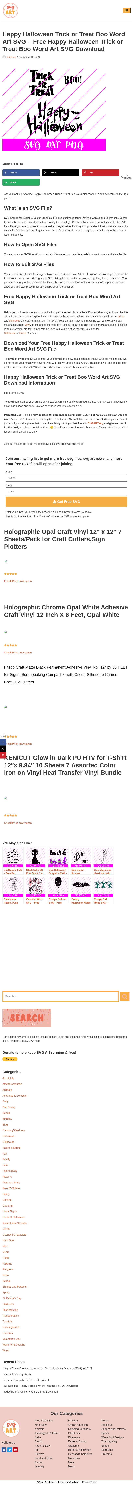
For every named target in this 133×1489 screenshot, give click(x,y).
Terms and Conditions (69, 1482)
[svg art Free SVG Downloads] (10, 10)
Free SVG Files (11, 1188)
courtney (11, 57)
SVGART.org (95, 423)
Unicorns (7, 1333)
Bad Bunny (8, 1107)
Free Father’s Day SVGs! (16, 1374)
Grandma (7, 1205)
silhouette (14, 320)
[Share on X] (3, 749)
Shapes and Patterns (14, 1286)
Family (6, 1159)
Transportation (10, 1315)
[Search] (125, 996)
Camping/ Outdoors (13, 1130)
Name (9, 471)
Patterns (7, 1263)
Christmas (8, 1136)
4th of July (8, 1078)
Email (9, 485)
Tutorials (7, 1321)
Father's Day (9, 1170)
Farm (5, 1165)
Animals (7, 1089)
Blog (5, 1124)
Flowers (7, 1176)
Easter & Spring (11, 1147)
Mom (5, 1246)
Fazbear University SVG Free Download (25, 1380)
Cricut (22, 333)
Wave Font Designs (13, 1344)
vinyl (27, 324)
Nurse (5, 1257)
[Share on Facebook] (3, 742)
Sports (6, 1292)
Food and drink (11, 1182)
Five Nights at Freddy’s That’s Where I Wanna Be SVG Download (40, 1385)
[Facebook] (4, 1449)
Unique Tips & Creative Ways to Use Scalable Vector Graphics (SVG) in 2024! (47, 1368)
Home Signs (9, 1211)
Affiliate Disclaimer (46, 1482)
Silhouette (10, 333)
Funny (6, 1194)
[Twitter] (9, 1449)
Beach (6, 1113)
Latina (6, 1228)
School (6, 1281)
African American (12, 1084)
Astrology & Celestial (14, 1095)
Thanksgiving (10, 1310)
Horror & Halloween (13, 1217)
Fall (4, 1153)
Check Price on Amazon (18, 581)
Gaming (7, 1199)
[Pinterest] (15, 1449)
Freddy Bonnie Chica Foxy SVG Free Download (30, 1391)
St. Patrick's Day (11, 1298)
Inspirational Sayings (14, 1223)
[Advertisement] (66, 961)
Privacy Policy (89, 1482)
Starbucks (8, 1304)
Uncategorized (10, 1327)
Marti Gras (8, 1240)
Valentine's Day (11, 1339)
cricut (121, 316)
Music (5, 1252)
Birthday (7, 1118)
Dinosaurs (8, 1142)
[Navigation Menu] (127, 10)
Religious (7, 1269)
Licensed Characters (14, 1234)
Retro (5, 1275)
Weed (5, 1350)
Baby (5, 1101)
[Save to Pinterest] (3, 755)
